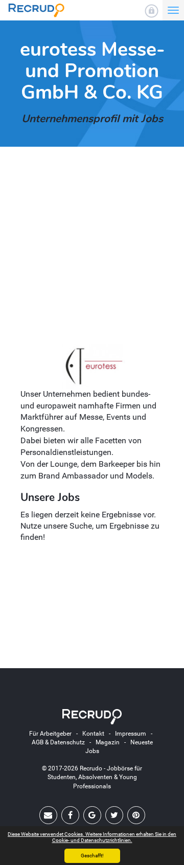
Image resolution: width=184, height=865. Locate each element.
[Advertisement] (92, 252)
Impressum (130, 733)
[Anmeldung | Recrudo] (151, 11)
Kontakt (93, 733)
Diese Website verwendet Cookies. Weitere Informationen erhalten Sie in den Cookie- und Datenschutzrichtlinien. (92, 837)
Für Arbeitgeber (50, 733)
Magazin (108, 742)
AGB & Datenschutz (58, 742)
